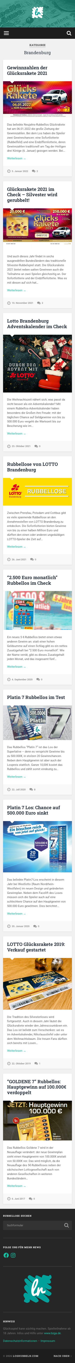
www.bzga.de (52, 1333)
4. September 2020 (22, 679)
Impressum (48, 1341)
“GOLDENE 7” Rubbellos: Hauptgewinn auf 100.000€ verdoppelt (36, 1087)
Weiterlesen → (16, 158)
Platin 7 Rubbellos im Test (36, 697)
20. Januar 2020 (20, 926)
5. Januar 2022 (20, 171)
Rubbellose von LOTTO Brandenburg (32, 467)
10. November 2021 (22, 302)
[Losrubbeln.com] (37, 14)
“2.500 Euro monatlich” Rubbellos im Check (32, 580)
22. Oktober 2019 (21, 1063)
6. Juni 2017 (18, 1198)
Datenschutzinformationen (20, 1341)
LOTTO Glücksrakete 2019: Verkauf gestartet (36, 947)
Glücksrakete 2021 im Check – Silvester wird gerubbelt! (32, 194)
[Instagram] (13, 1255)
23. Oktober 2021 (21, 446)
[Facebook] (6, 1255)
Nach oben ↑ (63, 1355)
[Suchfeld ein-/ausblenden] (69, 33)
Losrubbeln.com (25, 1355)
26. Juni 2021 (19, 559)
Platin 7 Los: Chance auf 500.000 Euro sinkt (33, 810)
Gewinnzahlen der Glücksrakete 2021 (27, 70)
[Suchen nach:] (37, 1225)
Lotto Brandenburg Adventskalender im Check (37, 324)
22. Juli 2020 (19, 789)
